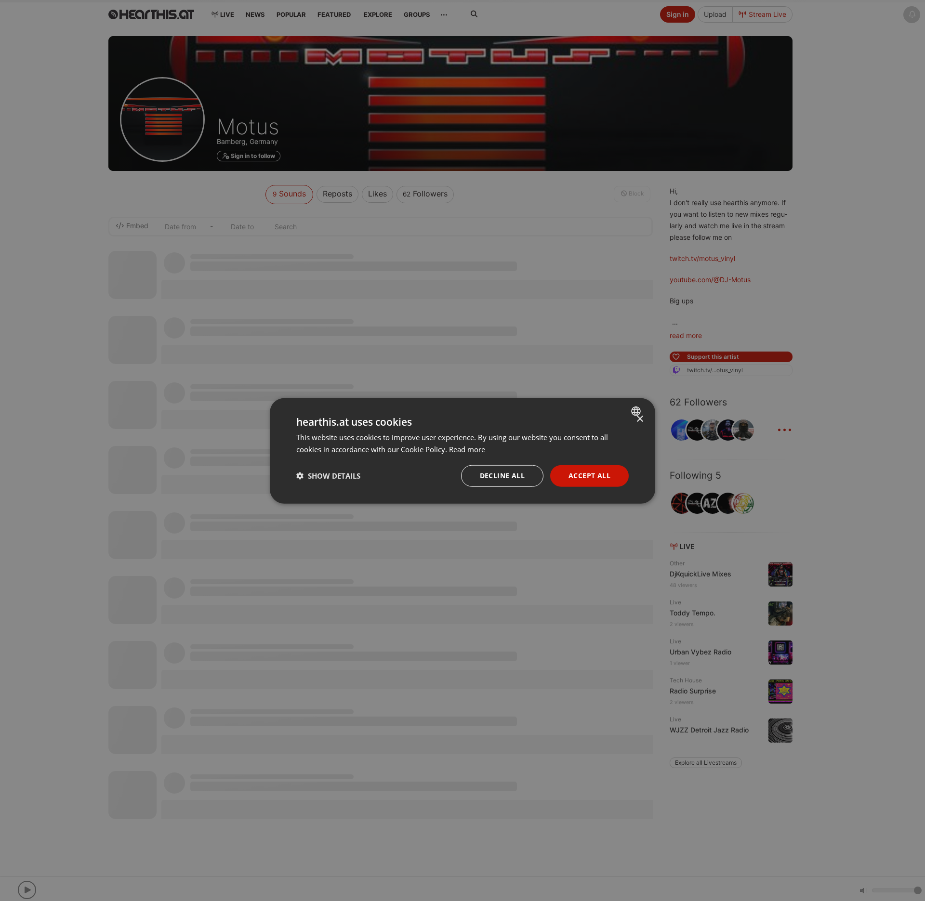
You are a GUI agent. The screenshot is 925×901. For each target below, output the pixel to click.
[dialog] (462, 450)
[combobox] (637, 411)
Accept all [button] (589, 475)
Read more (467, 449)
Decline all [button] (502, 475)
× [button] (639, 418)
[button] (328, 475)
